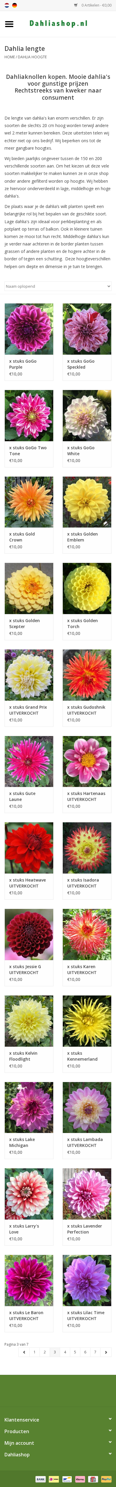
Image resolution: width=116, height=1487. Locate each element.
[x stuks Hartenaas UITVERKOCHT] (87, 761)
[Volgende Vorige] (106, 1352)
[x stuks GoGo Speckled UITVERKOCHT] (87, 329)
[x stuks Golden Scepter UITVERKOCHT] (29, 588)
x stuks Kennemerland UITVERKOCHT (82, 1056)
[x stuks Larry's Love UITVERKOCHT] (29, 1194)
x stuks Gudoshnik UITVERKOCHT (86, 710)
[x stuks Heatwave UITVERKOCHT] (29, 848)
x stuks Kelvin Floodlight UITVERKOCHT (24, 1056)
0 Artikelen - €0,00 (96, 5)
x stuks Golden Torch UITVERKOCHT (82, 624)
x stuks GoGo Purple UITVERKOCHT (24, 364)
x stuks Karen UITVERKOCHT (82, 969)
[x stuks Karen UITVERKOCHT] (87, 934)
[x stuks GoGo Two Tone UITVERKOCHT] (29, 415)
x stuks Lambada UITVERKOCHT (85, 1142)
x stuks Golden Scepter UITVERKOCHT (24, 624)
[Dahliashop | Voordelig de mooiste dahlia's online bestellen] (67, 23)
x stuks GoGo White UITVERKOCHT (82, 451)
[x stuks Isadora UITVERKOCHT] (87, 848)
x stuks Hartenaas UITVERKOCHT (86, 796)
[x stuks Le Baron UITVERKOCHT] (29, 1280)
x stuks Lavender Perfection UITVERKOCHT (84, 1229)
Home (9, 57)
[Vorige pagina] (24, 1352)
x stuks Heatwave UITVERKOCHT (27, 883)
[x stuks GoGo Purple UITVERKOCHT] (29, 329)
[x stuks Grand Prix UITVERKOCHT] (29, 675)
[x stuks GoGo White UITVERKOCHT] (87, 415)
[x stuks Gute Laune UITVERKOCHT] (29, 761)
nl (6, 5)
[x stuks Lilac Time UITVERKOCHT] (87, 1280)
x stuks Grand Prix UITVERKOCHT (28, 710)
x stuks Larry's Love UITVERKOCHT (24, 1229)
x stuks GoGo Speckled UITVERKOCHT (82, 364)
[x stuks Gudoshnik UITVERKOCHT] (87, 675)
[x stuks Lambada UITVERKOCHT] (87, 1107)
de (14, 5)
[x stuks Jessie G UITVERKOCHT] (29, 934)
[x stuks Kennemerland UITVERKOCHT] (87, 1021)
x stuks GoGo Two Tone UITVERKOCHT (28, 451)
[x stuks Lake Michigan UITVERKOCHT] (29, 1107)
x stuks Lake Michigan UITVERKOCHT (24, 1142)
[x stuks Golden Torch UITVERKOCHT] (87, 588)
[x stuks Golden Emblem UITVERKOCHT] (87, 502)
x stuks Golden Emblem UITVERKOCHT (82, 537)
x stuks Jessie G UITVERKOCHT (25, 969)
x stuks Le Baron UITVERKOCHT (26, 1315)
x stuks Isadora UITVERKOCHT (83, 883)
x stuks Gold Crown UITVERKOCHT (24, 537)
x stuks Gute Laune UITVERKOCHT (24, 796)
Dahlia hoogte (32, 57)
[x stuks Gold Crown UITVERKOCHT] (29, 502)
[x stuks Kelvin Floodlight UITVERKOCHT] (29, 1021)
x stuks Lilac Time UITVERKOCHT (85, 1315)
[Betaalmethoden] (40, 1478)
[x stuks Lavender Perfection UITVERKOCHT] (87, 1194)
